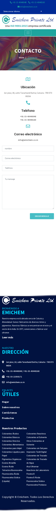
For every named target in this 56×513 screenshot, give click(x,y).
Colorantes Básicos (11, 437)
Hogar (5, 401)
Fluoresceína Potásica (36, 485)
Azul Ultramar (33, 466)
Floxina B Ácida (33, 477)
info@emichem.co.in (28, 140)
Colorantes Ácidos (10, 433)
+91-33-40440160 (28, 119)
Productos (8, 418)
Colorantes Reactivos (36, 433)
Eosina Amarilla (9, 463)
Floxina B (31, 474)
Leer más (7, 337)
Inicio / (22, 57)
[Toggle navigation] (28, 32)
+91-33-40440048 (28, 116)
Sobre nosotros (11, 407)
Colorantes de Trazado (37, 455)
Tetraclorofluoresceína (12, 470)
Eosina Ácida (8, 466)
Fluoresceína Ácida (10, 474)
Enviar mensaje (42, 216)
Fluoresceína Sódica (36, 481)
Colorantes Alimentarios (13, 444)
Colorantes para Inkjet (12, 448)
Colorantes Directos (11, 441)
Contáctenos (9, 412)
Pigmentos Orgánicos (11, 459)
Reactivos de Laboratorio (38, 470)
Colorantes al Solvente (37, 437)
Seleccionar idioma (11, 11)
